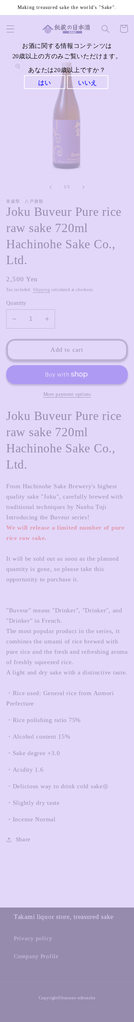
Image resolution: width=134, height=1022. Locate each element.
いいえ (87, 82)
